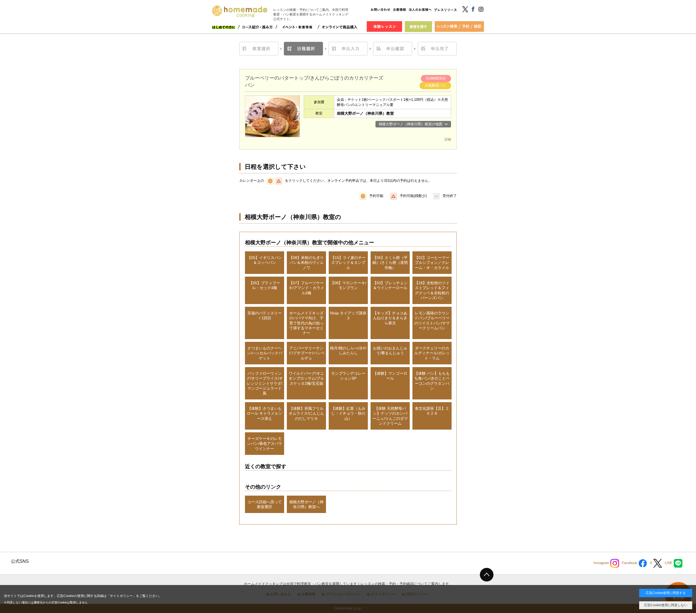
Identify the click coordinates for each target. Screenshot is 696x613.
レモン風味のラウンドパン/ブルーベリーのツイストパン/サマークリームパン (432, 320)
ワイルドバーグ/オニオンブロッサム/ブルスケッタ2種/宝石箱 (306, 378)
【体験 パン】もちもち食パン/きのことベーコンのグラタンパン (432, 380)
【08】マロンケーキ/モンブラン (348, 285)
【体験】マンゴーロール (390, 375)
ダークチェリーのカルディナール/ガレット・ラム (432, 353)
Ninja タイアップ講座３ (348, 315)
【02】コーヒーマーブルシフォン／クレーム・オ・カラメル (432, 262)
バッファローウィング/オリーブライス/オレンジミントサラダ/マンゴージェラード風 (264, 383)
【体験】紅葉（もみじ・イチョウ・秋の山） (348, 413)
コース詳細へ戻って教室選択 (264, 504)
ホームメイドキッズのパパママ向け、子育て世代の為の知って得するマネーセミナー (306, 323)
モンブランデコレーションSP (348, 375)
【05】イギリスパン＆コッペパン (264, 260)
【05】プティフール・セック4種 (264, 285)
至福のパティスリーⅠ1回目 (264, 315)
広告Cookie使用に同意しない (665, 605)
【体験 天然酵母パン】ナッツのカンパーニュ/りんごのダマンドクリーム (390, 416)
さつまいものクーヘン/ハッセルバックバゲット (264, 353)
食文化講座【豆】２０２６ (432, 410)
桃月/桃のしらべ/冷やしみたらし (348, 350)
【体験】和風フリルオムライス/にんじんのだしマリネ (306, 413)
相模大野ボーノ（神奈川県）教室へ (306, 504)
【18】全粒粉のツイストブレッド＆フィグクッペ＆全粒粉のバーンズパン (432, 290)
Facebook (630, 563)
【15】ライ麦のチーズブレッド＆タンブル (348, 262)
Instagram (602, 563)
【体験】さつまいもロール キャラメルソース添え (264, 413)
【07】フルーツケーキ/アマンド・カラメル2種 (306, 288)
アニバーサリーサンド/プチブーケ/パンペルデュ (306, 353)
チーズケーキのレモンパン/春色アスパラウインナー (264, 443)
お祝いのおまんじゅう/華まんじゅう (390, 350)
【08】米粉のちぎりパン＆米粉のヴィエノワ (306, 262)
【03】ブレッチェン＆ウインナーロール (390, 285)
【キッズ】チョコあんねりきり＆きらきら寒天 (390, 318)
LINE (669, 563)
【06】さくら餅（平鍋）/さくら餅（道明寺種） (390, 262)
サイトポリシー (121, 596)
